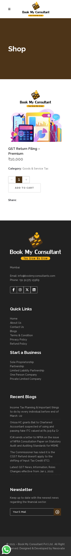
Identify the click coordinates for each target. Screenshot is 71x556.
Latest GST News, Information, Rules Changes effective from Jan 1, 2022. (32, 469)
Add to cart (24, 187)
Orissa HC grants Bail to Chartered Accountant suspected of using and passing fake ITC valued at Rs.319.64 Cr (34, 426)
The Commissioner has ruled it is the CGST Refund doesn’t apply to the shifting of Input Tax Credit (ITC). (32, 456)
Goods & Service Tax (35, 168)
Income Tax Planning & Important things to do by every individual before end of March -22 (34, 411)
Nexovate (59, 548)
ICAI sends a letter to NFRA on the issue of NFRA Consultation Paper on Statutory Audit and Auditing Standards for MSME (35, 441)
